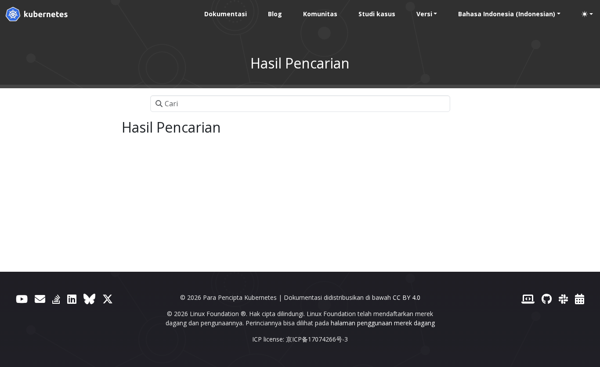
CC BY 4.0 (406, 297)
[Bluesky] (89, 298)
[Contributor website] (528, 298)
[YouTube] (22, 298)
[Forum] (40, 298)
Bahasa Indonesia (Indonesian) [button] (506, 14)
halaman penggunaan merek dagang (383, 323)
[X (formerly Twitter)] (107, 298)
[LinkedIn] (71, 298)
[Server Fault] (56, 298)
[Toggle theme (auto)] (587, 14)
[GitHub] (547, 298)
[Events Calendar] (579, 298)
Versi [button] (424, 14)
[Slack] (563, 298)
